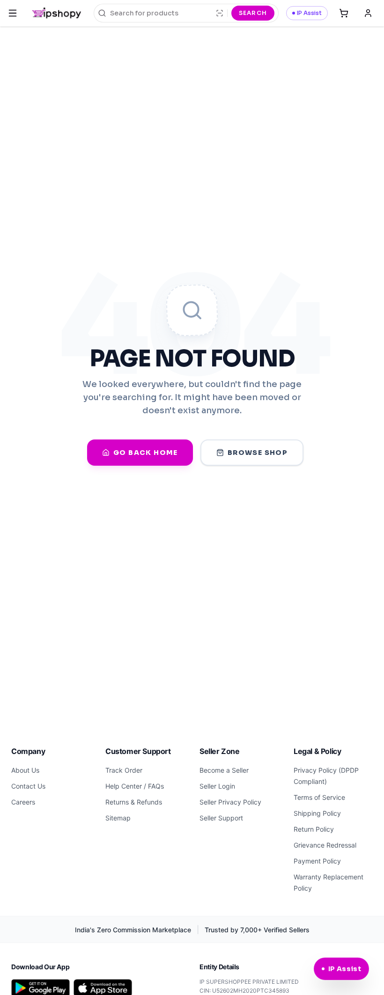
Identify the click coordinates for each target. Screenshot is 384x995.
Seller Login (217, 786)
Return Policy (314, 829)
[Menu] (13, 13)
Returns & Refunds (133, 802)
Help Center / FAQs (134, 786)
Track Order (123, 770)
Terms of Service (319, 797)
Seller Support (221, 818)
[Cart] (343, 13)
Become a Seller (224, 770)
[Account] (368, 13)
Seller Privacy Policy (230, 802)
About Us (25, 770)
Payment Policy (317, 861)
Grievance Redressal (325, 845)
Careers (23, 802)
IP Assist (309, 12)
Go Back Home (145, 452)
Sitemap (118, 818)
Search (253, 12)
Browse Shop (258, 452)
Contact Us (28, 786)
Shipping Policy (317, 813)
